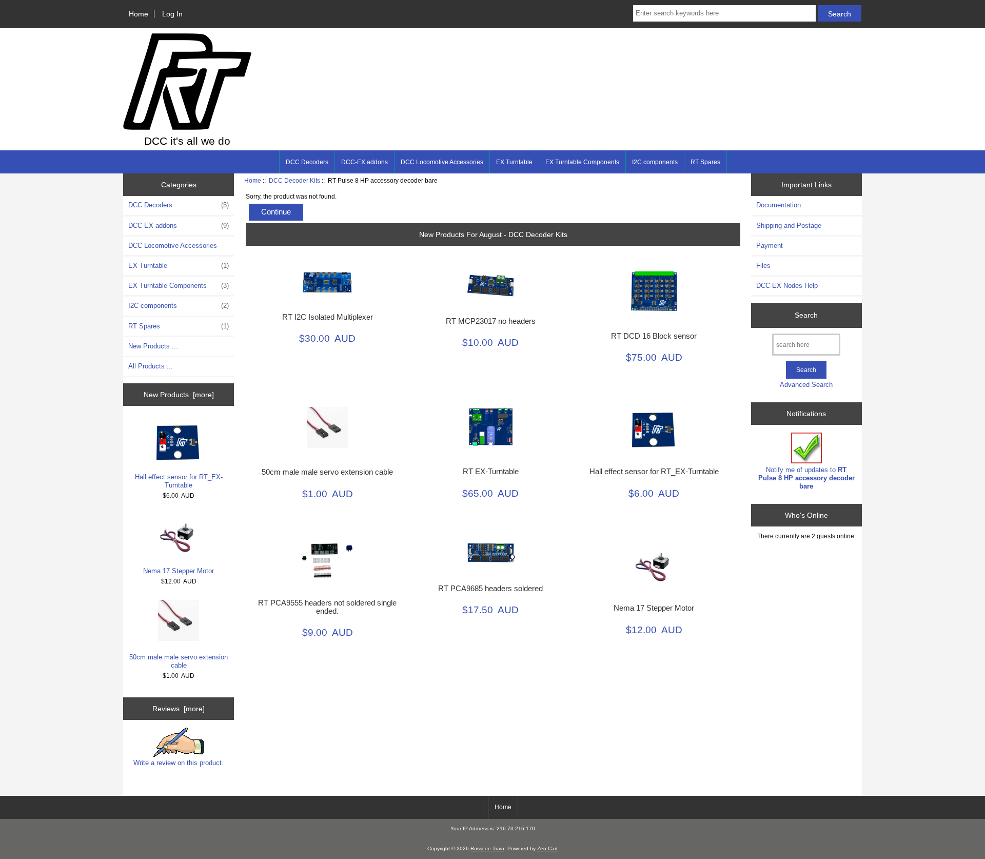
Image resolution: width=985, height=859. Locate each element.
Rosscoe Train (487, 848)
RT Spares (705, 162)
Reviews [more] (178, 709)
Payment (769, 245)
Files (763, 265)
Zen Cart (547, 848)
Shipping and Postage (788, 225)
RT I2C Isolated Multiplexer (327, 317)
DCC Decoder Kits (294, 180)
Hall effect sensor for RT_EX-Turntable (179, 481)
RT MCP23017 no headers (491, 321)
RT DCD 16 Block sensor (654, 336)
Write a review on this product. (178, 763)
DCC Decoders (307, 162)
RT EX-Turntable (491, 471)
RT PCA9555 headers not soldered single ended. (327, 607)
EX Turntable (514, 162)
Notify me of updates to (806, 478)
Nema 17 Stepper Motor (178, 571)
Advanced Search (806, 384)
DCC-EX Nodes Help (787, 285)
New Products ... (153, 346)
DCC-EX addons (364, 162)
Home (138, 14)
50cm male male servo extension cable (178, 661)
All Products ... (150, 366)
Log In (172, 14)
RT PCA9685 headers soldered (490, 588)
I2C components (655, 162)
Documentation (778, 205)
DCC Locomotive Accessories (442, 162)
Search (806, 315)
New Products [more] (179, 395)
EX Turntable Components (582, 162)
